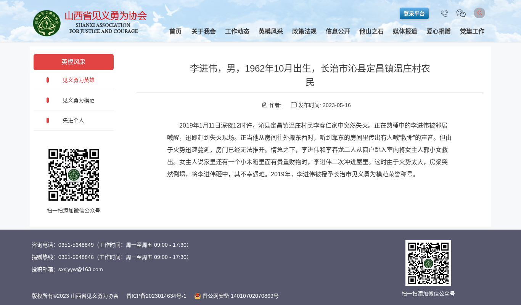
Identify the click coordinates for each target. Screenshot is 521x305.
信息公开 (338, 31)
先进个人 (73, 120)
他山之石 (371, 31)
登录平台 (414, 13)
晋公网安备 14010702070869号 (241, 296)
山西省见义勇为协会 (90, 23)
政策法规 (304, 31)
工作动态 (237, 31)
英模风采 (271, 31)
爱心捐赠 (438, 31)
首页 (175, 31)
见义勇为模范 (79, 100)
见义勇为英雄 (79, 80)
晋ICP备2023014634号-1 (156, 296)
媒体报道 (405, 31)
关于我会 (203, 31)
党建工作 (472, 31)
